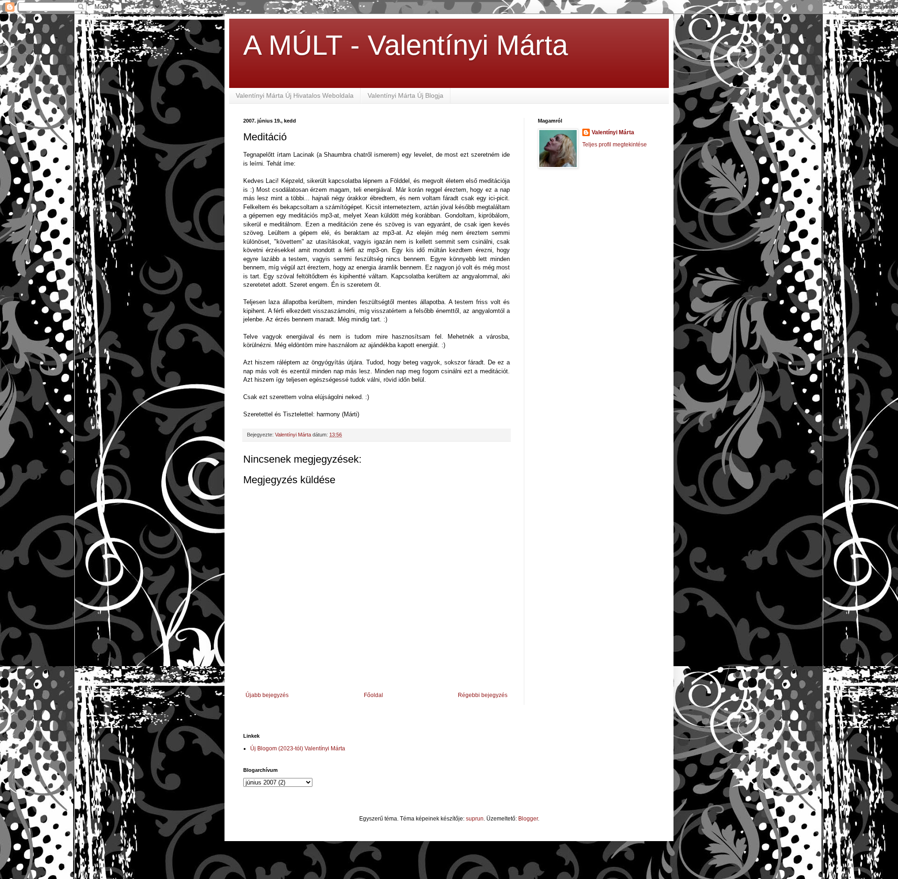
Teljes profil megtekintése (614, 144)
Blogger (528, 818)
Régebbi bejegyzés (482, 695)
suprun (475, 818)
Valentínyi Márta (613, 132)
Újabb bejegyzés (267, 695)
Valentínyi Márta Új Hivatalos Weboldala (295, 95)
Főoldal (373, 695)
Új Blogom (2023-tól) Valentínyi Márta (297, 748)
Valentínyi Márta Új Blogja (405, 95)
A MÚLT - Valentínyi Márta (405, 45)
